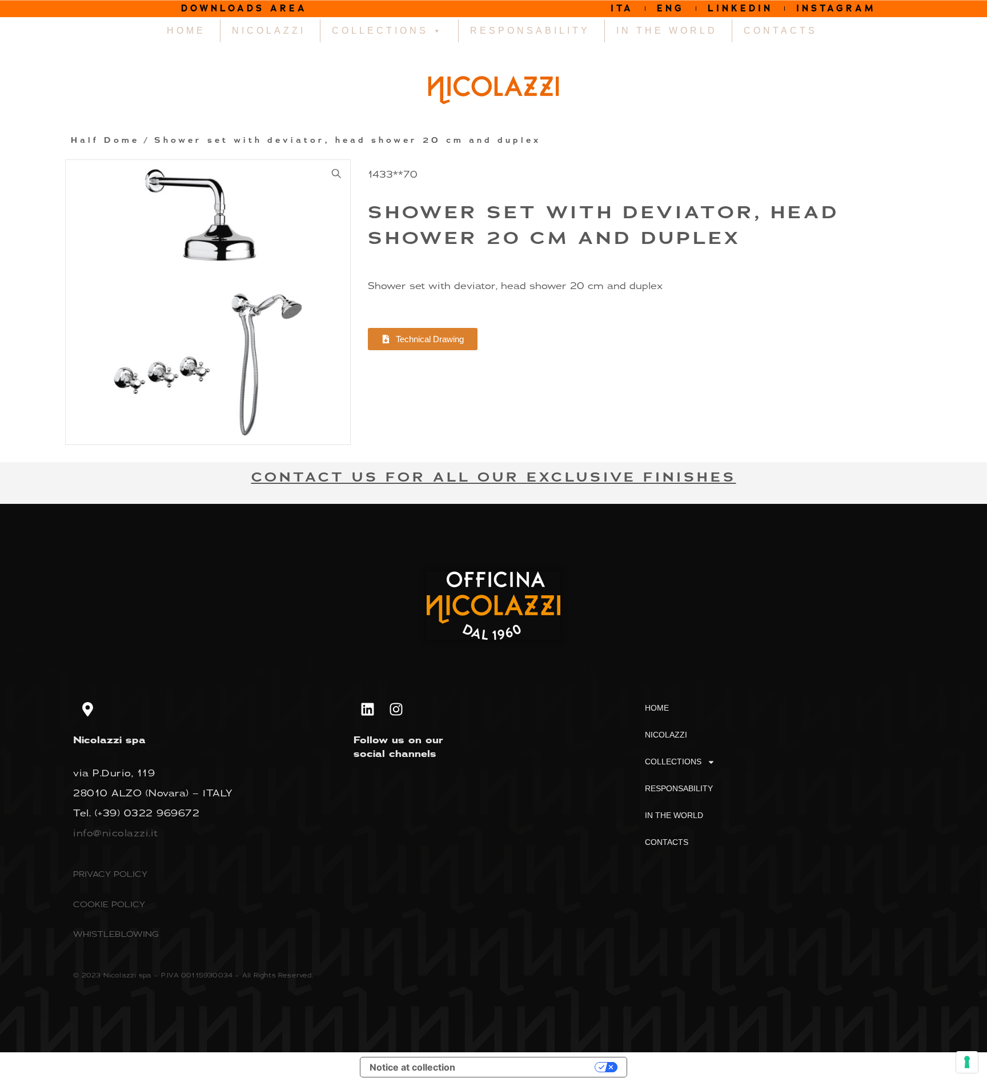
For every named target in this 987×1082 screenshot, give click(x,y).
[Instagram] (396, 709)
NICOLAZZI (269, 30)
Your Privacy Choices (530, 1067)
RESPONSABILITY (530, 30)
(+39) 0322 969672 (147, 813)
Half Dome (105, 140)
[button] (336, 173)
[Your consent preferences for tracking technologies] (967, 1062)
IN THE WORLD (666, 30)
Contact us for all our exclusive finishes (493, 477)
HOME (186, 30)
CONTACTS (780, 30)
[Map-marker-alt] (87, 709)
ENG (670, 8)
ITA (622, 8)
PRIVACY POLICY (110, 874)
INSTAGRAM (836, 8)
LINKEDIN (740, 8)
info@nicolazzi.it (115, 833)
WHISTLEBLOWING (116, 934)
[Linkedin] (368, 709)
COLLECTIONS (380, 30)
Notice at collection (412, 1067)
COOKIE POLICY (109, 904)
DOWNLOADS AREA (244, 8)
